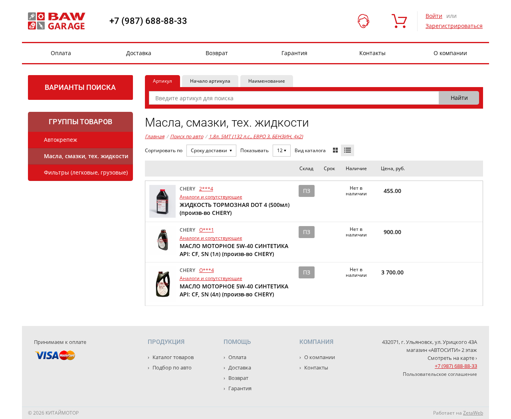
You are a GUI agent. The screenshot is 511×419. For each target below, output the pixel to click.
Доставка (138, 53)
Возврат (217, 53)
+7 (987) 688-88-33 (148, 21)
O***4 (206, 270)
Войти (434, 16)
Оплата (61, 53)
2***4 (206, 188)
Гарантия (294, 53)
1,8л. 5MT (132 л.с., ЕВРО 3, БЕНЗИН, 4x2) (256, 136)
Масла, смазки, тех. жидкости (86, 156)
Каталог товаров (172, 357)
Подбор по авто (171, 367)
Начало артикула (210, 80)
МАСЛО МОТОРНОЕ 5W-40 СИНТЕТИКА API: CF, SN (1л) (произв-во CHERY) (234, 250)
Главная (154, 136)
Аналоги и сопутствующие (211, 196)
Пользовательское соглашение (440, 374)
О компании (450, 53)
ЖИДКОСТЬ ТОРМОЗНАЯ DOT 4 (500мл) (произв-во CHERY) (234, 208)
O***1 (206, 229)
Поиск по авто (186, 136)
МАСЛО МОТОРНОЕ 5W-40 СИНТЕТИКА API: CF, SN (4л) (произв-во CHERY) (234, 290)
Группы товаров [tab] (80, 121)
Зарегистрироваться (454, 26)
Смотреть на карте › (452, 357)
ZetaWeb (473, 412)
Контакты (372, 53)
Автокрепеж (60, 139)
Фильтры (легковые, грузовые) (86, 172)
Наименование (266, 80)
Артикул (162, 80)
